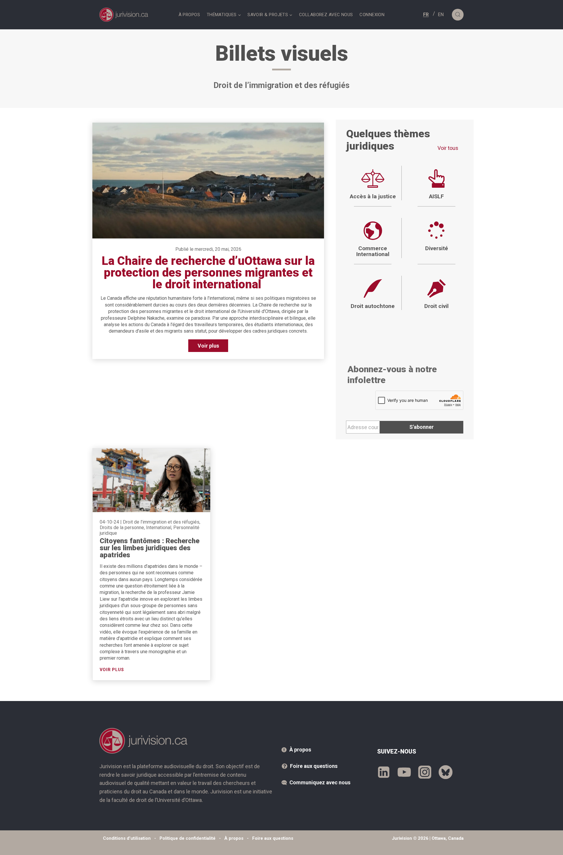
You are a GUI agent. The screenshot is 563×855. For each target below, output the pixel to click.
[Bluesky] (445, 772)
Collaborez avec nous (326, 14)
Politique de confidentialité (188, 838)
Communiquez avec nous (319, 782)
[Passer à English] (441, 14)
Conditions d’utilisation (127, 838)
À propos (189, 14)
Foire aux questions (314, 766)
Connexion (371, 14)
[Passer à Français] (426, 14)
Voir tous (447, 148)
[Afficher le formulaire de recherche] (458, 15)
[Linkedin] (383, 772)
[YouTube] (404, 772)
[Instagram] (424, 772)
